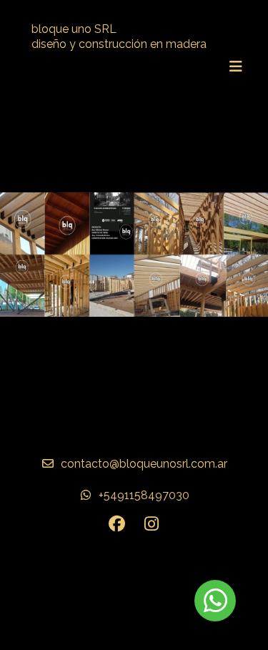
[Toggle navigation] (236, 66)
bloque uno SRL (73, 29)
